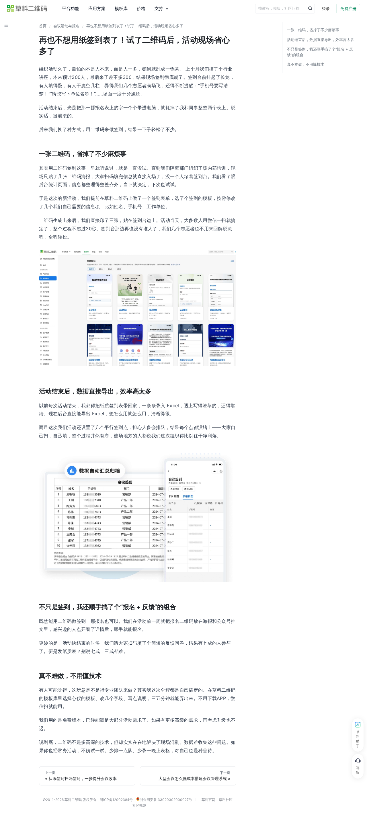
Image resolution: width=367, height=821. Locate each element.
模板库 (121, 8)
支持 (159, 8)
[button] (6, 25)
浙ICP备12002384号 (116, 799)
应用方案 (97, 8)
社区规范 (139, 805)
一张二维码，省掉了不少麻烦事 (313, 30)
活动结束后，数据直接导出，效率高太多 (320, 39)
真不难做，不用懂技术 (305, 64)
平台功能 (70, 8)
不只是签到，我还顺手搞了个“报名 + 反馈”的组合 (320, 52)
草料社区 (226, 799)
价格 (141, 8)
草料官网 (208, 799)
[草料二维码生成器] (27, 8)
